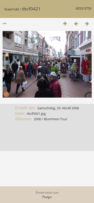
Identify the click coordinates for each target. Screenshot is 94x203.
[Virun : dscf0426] (86, 24)
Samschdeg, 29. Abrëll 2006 (58, 108)
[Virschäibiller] (65, 24)
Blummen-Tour (55, 119)
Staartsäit (11, 9)
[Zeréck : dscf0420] (75, 24)
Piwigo (47, 197)
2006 (37, 119)
